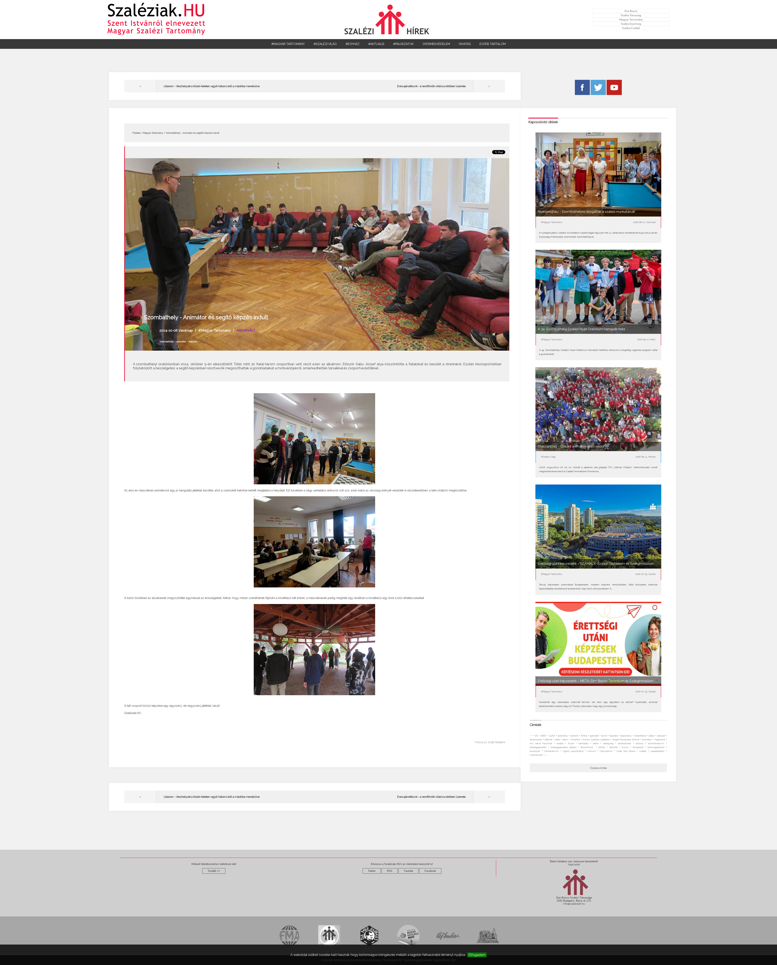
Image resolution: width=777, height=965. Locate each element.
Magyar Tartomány (631, 19)
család (642, 751)
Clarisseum (606, 751)
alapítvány (626, 735)
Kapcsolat (574, 864)
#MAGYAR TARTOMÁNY (288, 44)
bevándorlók (624, 743)
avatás (560, 743)
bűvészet (535, 751)
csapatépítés (657, 751)
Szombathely (166, 341)
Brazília (613, 747)
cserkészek (536, 755)
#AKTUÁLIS (376, 44)
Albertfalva (640, 735)
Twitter (372, 870)
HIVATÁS (465, 44)
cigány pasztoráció (573, 751)
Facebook (430, 870)
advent (574, 735)
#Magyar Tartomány (214, 330)
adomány (563, 735)
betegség (608, 743)
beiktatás (583, 743)
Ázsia (571, 743)
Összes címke (598, 768)
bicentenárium (656, 743)
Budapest (638, 747)
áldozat (661, 735)
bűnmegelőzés (656, 747)
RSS (389, 870)
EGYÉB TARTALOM (493, 44)
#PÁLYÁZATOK (403, 44)
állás (557, 739)
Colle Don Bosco (626, 751)
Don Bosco (630, 11)
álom (565, 739)
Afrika (584, 735)
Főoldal (136, 132)
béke (596, 743)
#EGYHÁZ (352, 44)
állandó (548, 739)
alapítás (614, 735)
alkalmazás (536, 739)
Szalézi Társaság (631, 15)
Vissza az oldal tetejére (490, 742)
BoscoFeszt (588, 747)
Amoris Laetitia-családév (596, 739)
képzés (193, 341)
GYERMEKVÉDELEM (436, 44)
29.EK (552, 735)
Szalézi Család (631, 28)
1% (536, 735)
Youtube (408, 870)
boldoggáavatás (538, 747)
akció (604, 735)
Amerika (575, 739)
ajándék (594, 735)
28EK (543, 735)
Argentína (659, 739)
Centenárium (551, 751)
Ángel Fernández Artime (625, 739)
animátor (181, 341)
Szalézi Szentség (631, 24)
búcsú (625, 747)
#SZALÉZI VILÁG (325, 44)
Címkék (535, 725)
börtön (602, 747)
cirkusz (592, 751)
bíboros (639, 743)
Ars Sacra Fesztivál (541, 743)
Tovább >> (214, 870)
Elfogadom (476, 955)
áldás (651, 735)
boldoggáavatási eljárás (563, 747)
